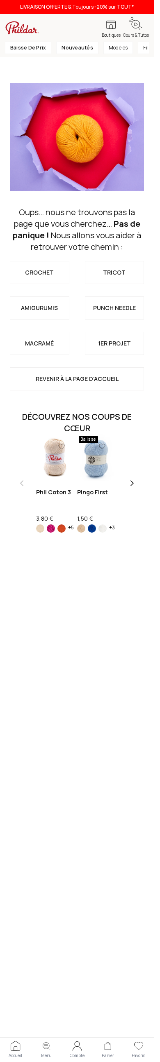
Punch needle (114, 308)
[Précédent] (22, 483)
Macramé (39, 343)
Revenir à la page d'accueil (77, 379)
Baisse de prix (28, 47)
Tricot (114, 272)
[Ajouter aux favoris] (62, 446)
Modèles (118, 47)
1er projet (114, 343)
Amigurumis (39, 308)
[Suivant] (132, 483)
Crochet (39, 272)
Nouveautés (77, 47)
